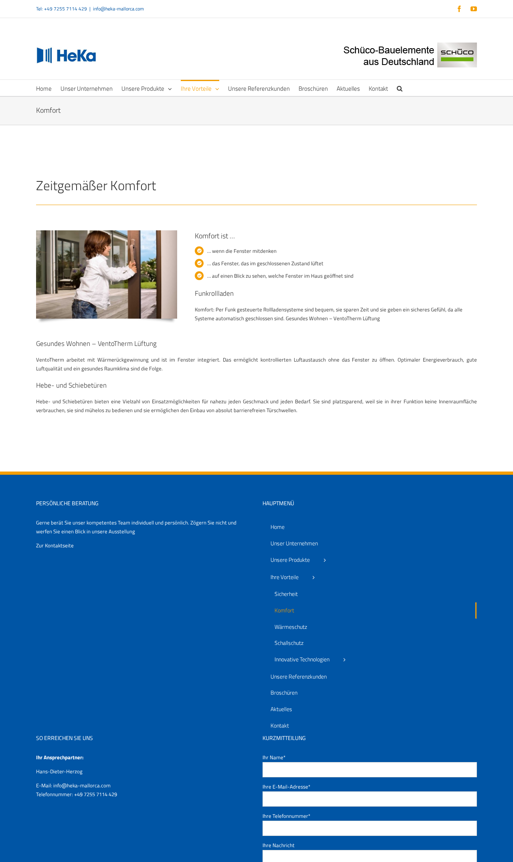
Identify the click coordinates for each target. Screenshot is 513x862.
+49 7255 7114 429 (95, 794)
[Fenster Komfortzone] (106, 233)
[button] (399, 88)
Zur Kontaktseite (55, 545)
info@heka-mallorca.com (118, 8)
